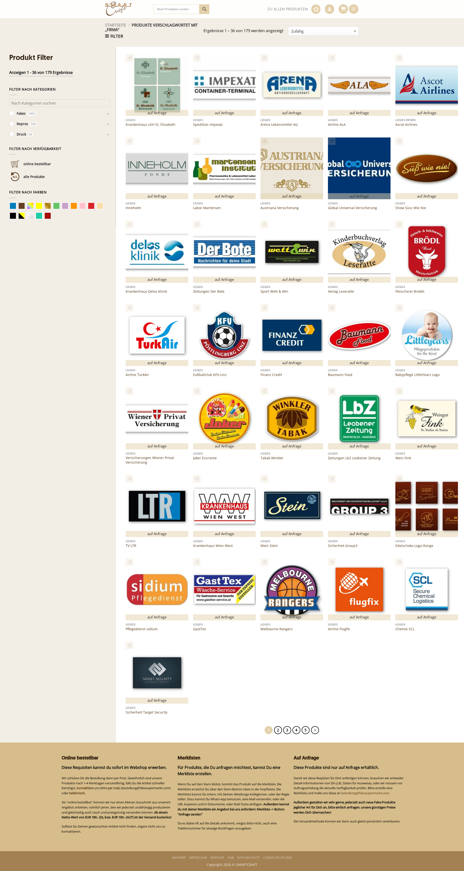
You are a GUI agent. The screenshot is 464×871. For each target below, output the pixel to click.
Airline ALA (337, 124)
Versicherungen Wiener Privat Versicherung (150, 460)
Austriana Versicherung (280, 208)
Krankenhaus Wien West (213, 546)
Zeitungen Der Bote (209, 291)
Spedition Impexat (208, 124)
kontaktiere (85, 788)
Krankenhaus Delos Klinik (146, 291)
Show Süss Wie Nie (410, 208)
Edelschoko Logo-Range (414, 546)
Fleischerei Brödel (409, 291)
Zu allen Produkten (288, 9)
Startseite (115, 25)
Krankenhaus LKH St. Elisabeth (150, 124)
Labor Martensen (207, 208)
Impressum (198, 858)
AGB (231, 858)
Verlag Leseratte (341, 291)
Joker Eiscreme (205, 458)
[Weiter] (315, 730)
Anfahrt (179, 858)
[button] (329, 9)
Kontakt (217, 858)
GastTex (199, 629)
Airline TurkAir (137, 375)
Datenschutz (248, 858)
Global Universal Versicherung (352, 208)
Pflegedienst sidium (142, 629)
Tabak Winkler (272, 458)
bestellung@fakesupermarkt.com (365, 793)
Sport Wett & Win (274, 291)
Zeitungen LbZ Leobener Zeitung (354, 458)
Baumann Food (340, 375)
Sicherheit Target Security (146, 712)
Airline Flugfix (339, 629)
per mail (113, 788)
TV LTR (131, 546)
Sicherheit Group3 (342, 546)
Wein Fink (403, 458)
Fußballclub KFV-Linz (210, 375)
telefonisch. (77, 793)
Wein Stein (269, 546)
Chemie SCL (404, 629)
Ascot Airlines (406, 124)
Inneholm (133, 208)
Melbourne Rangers (277, 629)
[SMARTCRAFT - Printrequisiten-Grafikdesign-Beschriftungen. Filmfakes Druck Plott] (125, 9)
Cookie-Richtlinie (277, 858)
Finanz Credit (271, 375)
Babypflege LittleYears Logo (417, 375)
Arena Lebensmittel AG (279, 124)
